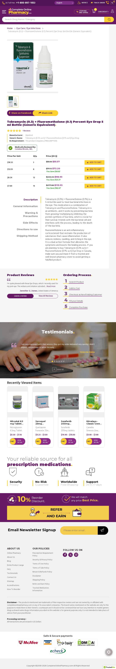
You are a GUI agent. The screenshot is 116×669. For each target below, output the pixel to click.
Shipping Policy (39, 580)
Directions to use (27, 229)
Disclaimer (37, 576)
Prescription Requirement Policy (43, 554)
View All (59, 369)
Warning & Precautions (30, 214)
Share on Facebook (21, 113)
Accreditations (13, 585)
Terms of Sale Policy (41, 568)
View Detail (19, 441)
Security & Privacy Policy (42, 560)
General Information (25, 206)
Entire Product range (15, 565)
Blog (9, 561)
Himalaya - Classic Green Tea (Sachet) (93, 423)
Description (31, 199)
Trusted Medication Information (41, 589)
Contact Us (11, 577)
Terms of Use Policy (41, 564)
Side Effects (30, 222)
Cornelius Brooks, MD (23, 149)
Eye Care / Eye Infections (28, 28)
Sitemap (10, 581)
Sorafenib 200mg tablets (66, 423)
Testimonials (12, 573)
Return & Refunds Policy (42, 572)
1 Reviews (26, 130)
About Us (11, 557)
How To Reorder (13, 589)
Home (10, 28)
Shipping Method (27, 236)
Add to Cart (95, 162)
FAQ (9, 569)
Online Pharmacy (14, 553)
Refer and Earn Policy (41, 584)
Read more (51, 286)
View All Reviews (46, 296)
